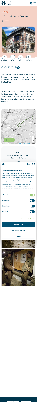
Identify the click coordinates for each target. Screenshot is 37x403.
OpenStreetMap (26, 143)
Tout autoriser (18, 224)
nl (9, 67)
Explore (10, 140)
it (12, 67)
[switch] (32, 200)
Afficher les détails (25, 219)
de (15, 67)
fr (6, 67)
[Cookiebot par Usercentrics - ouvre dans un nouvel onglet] (27, 164)
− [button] (33, 140)
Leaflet (19, 143)
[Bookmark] (4, 57)
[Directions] (28, 57)
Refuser (18, 236)
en (18, 67)
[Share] (20, 57)
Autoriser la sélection (18, 230)
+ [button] (33, 138)
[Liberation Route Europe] (6, 3)
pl (2, 67)
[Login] (31, 3)
